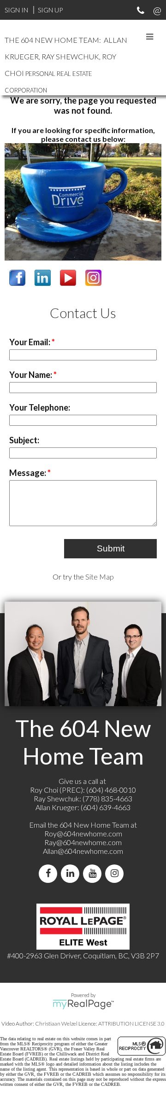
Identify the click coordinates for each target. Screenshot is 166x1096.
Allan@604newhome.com (83, 851)
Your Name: (31, 375)
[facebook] (50, 873)
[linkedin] (72, 873)
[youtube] (94, 873)
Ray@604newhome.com (83, 842)
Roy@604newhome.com (83, 833)
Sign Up (50, 10)
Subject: (24, 440)
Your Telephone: (39, 407)
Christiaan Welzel (56, 1023)
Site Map (99, 576)
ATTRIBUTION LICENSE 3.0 (131, 1023)
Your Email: (30, 342)
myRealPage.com (83, 1004)
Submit (111, 548)
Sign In (16, 10)
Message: (28, 473)
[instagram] (116, 873)
